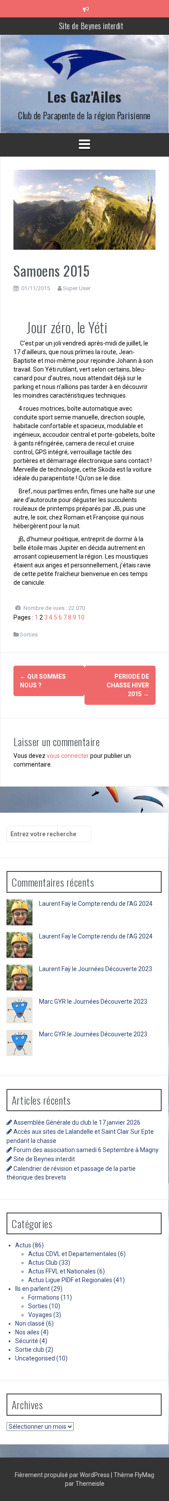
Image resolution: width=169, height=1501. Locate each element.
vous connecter (68, 755)
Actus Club (43, 1262)
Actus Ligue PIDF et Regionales (70, 1280)
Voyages (40, 1314)
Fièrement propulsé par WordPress (63, 1474)
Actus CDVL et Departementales (72, 1253)
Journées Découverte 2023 (115, 968)
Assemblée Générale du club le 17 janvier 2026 (76, 1122)
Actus (23, 1245)
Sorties (29, 634)
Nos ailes (27, 1332)
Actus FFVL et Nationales (62, 1271)
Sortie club (29, 1349)
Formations (43, 1297)
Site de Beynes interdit (91, 25)
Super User (77, 288)
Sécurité (26, 1340)
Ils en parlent (32, 1288)
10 (81, 617)
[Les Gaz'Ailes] (84, 67)
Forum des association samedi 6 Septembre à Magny (86, 1149)
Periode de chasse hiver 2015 (128, 685)
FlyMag (144, 1474)
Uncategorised (35, 1358)
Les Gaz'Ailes (84, 96)
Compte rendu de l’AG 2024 (115, 903)
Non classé (30, 1323)
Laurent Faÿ (55, 903)
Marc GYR (52, 1001)
